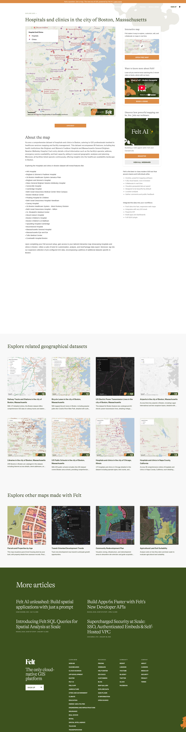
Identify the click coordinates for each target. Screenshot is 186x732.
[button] (105, 7)
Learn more (117, 2)
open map (70, 125)
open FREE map (142, 57)
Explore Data (30, 13)
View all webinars (142, 162)
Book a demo (142, 101)
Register (142, 156)
